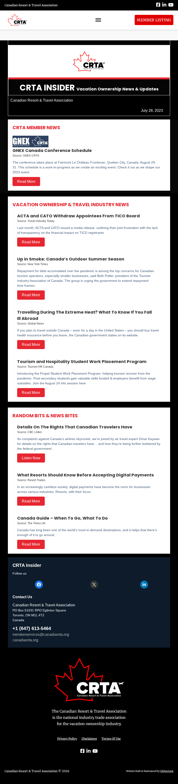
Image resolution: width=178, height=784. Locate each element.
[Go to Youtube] (170, 5)
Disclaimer (89, 738)
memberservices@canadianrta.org (41, 634)
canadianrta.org (25, 640)
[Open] (98, 20)
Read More (26, 181)
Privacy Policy (67, 738)
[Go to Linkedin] (164, 5)
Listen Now (31, 458)
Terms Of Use (111, 738)
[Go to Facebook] (158, 5)
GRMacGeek (166, 771)
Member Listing (154, 20)
